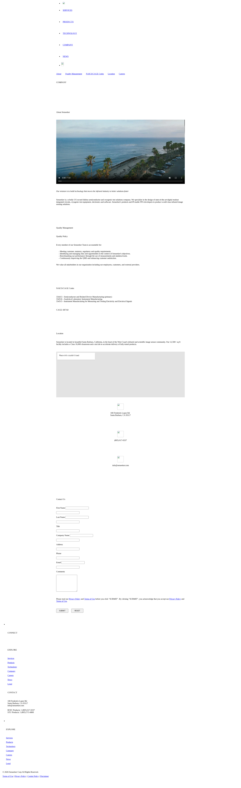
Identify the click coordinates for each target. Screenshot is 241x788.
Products (11, 663)
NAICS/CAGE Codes (95, 74)
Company (11, 671)
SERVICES (67, 10)
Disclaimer (44, 776)
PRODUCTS (68, 22)
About (58, 74)
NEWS (66, 56)
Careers (122, 74)
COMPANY (68, 45)
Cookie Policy (33, 776)
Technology (12, 667)
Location (111, 74)
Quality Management (73, 74)
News (10, 680)
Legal (10, 684)
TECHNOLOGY (70, 33)
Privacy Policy (74, 599)
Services (11, 658)
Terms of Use (89, 599)
